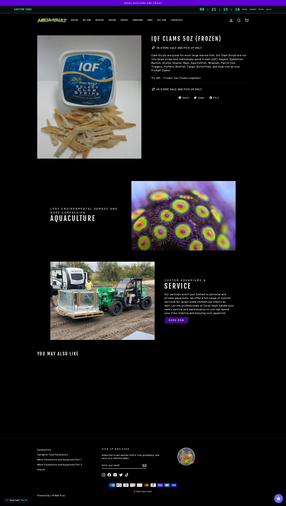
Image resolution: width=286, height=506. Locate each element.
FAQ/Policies (177, 20)
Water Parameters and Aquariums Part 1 (59, 459)
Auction (74, 20)
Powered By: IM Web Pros (51, 495)
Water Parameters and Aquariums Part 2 (59, 464)
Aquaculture (44, 449)
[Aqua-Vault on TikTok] (127, 475)
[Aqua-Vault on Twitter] (121, 475)
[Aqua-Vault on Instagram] (103, 475)
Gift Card (161, 20)
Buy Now (87, 20)
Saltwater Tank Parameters (52, 454)
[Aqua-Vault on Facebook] (109, 475)
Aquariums (138, 20)
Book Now (176, 320)
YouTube (112, 20)
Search (41, 469)
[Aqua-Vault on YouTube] (115, 475)
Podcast (124, 20)
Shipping (99, 20)
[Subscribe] (144, 465)
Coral (150, 20)
